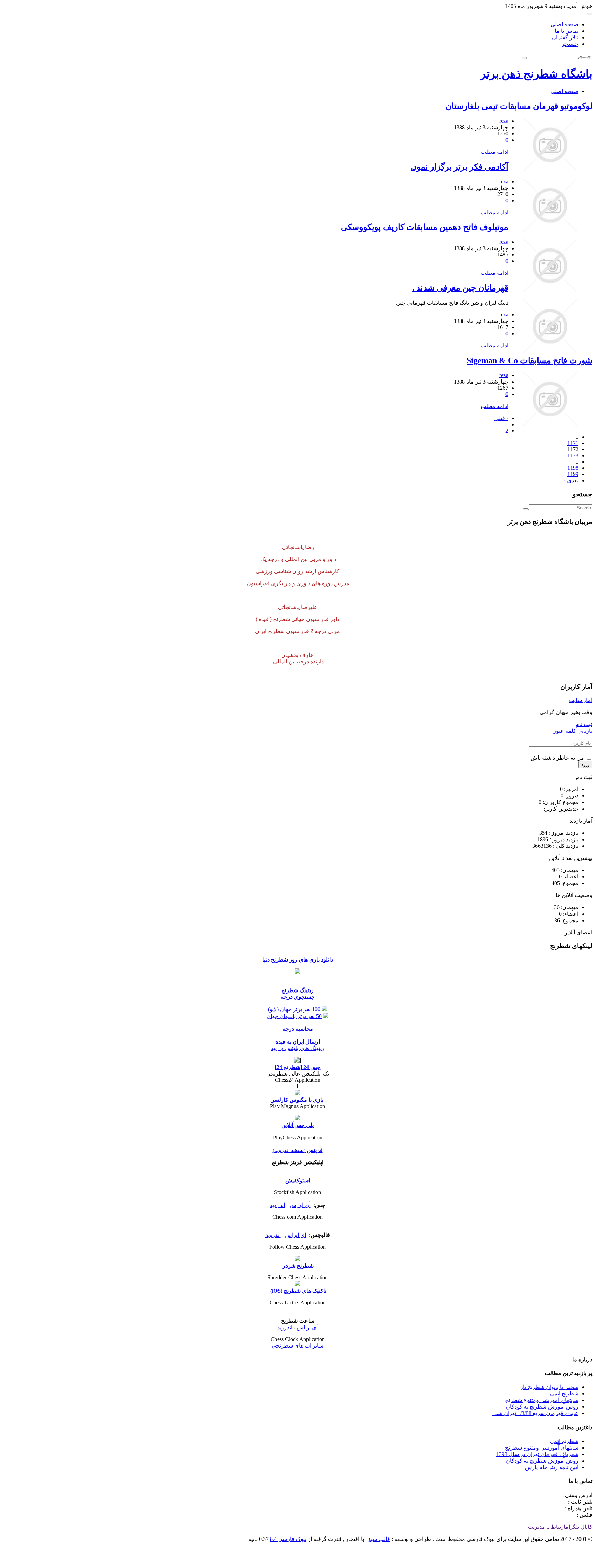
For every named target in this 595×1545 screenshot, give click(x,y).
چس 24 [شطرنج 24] (298, 1067)
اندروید (277, 1205)
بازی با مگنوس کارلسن (296, 1100)
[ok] (526, 509)
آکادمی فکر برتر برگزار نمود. (459, 166)
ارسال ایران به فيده (297, 1042)
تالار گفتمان (565, 37)
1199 (572, 474)
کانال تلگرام (578, 1527)
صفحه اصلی (564, 24)
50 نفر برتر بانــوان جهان (294, 1016)
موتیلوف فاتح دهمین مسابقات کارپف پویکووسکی (424, 227)
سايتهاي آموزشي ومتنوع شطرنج (541, 1400)
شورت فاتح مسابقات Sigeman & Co (529, 360)
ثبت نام (584, 724)
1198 (572, 468)
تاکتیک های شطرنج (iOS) (298, 1291)
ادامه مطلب (494, 152)
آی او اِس (300, 1205)
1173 (572, 455)
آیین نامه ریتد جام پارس (551, 1467)
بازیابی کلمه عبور (572, 731)
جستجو (570, 44)
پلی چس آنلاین (297, 1125)
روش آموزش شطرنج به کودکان (542, 1407)
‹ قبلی (501, 418)
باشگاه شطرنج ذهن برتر (536, 74)
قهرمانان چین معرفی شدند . (460, 287)
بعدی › (571, 481)
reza (503, 121)
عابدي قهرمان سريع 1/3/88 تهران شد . (535, 1413)
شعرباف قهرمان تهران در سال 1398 (537, 1454)
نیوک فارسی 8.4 (288, 1539)
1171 (572, 443)
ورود (585, 764)
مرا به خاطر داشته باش (558, 758)
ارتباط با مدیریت (546, 1527)
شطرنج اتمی (564, 1393)
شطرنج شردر (298, 1266)
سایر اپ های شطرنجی (297, 1346)
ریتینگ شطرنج (297, 990)
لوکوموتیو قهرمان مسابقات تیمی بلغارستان (519, 106)
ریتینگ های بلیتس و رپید (297, 1048)
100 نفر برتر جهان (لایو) (294, 1009)
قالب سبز (379, 1539)
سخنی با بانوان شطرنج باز (549, 1387)
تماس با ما (566, 31)
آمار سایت (580, 700)
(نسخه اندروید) (289, 1150)
